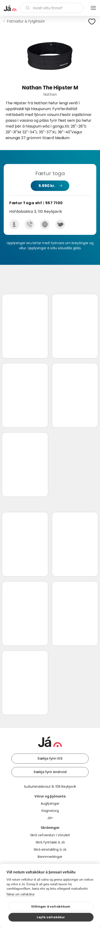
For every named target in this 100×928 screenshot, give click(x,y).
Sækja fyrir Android (50, 772)
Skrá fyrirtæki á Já (50, 842)
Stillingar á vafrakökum (50, 906)
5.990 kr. (47, 185)
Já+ (50, 818)
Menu (93, 8)
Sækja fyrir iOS (50, 758)
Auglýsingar (50, 803)
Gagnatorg (50, 810)
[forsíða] (10, 8)
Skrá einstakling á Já (50, 849)
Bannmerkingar (50, 856)
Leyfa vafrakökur (51, 917)
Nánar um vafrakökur (21, 894)
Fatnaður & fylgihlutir (26, 21)
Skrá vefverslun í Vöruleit (50, 835)
